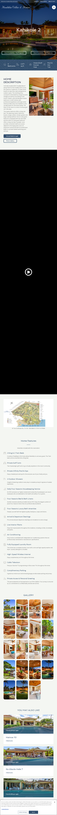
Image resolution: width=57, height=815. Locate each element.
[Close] (54, 802)
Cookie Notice (5, 809)
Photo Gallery (10, 141)
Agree (33, 812)
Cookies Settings (23, 812)
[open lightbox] (41, 97)
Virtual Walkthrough (12, 136)
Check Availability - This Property (14, 53)
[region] (28, 807)
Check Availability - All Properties (43, 53)
